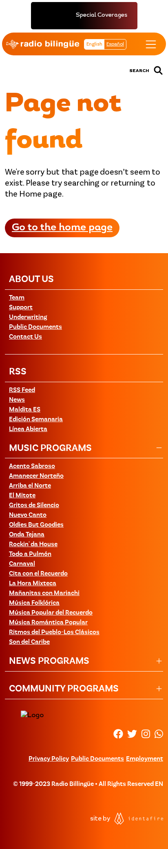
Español (115, 44)
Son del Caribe (29, 642)
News (17, 400)
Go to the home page (62, 228)
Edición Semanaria (36, 419)
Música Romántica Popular (48, 622)
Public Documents (35, 327)
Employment (144, 759)
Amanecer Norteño (36, 476)
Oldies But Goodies (36, 525)
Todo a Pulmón (30, 554)
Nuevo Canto (27, 515)
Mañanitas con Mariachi (44, 593)
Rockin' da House (33, 544)
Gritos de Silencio (34, 505)
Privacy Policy (49, 759)
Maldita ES (24, 410)
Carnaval (22, 564)
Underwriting (28, 317)
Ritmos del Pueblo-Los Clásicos (54, 632)
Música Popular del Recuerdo (51, 613)
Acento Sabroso (32, 466)
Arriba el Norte (30, 486)
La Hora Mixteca (32, 583)
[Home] (42, 44)
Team (16, 298)
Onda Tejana (26, 535)
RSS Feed (22, 390)
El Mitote (22, 495)
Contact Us (25, 337)
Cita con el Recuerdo (38, 574)
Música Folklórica (34, 603)
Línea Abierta (28, 429)
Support (21, 307)
